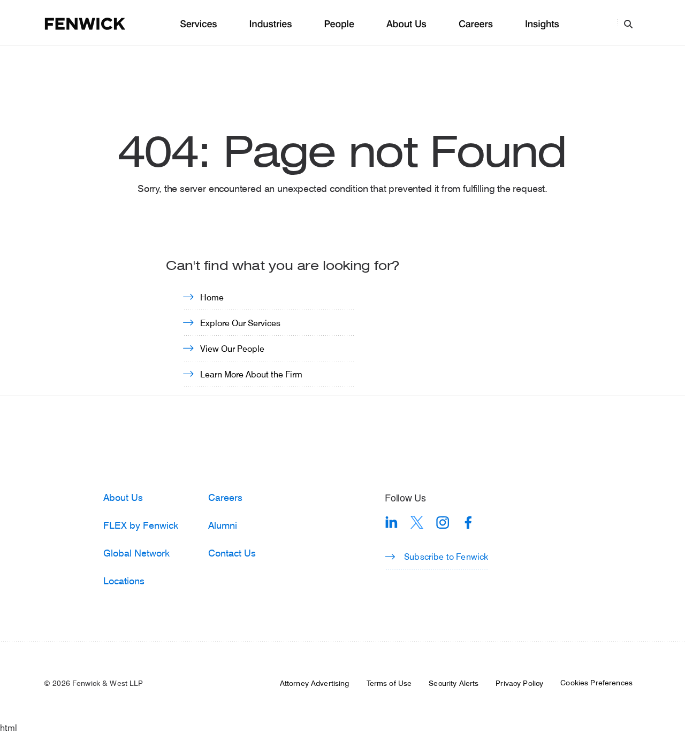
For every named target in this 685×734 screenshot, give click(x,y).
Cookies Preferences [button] (596, 682)
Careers (476, 24)
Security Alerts (453, 683)
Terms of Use (389, 683)
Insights (542, 24)
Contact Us (232, 552)
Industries (270, 24)
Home (212, 297)
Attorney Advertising (314, 683)
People (339, 24)
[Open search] (628, 23)
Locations (123, 580)
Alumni (222, 525)
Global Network (136, 552)
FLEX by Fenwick (140, 525)
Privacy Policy (519, 683)
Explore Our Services (240, 322)
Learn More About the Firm (251, 374)
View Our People (232, 348)
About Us (406, 24)
